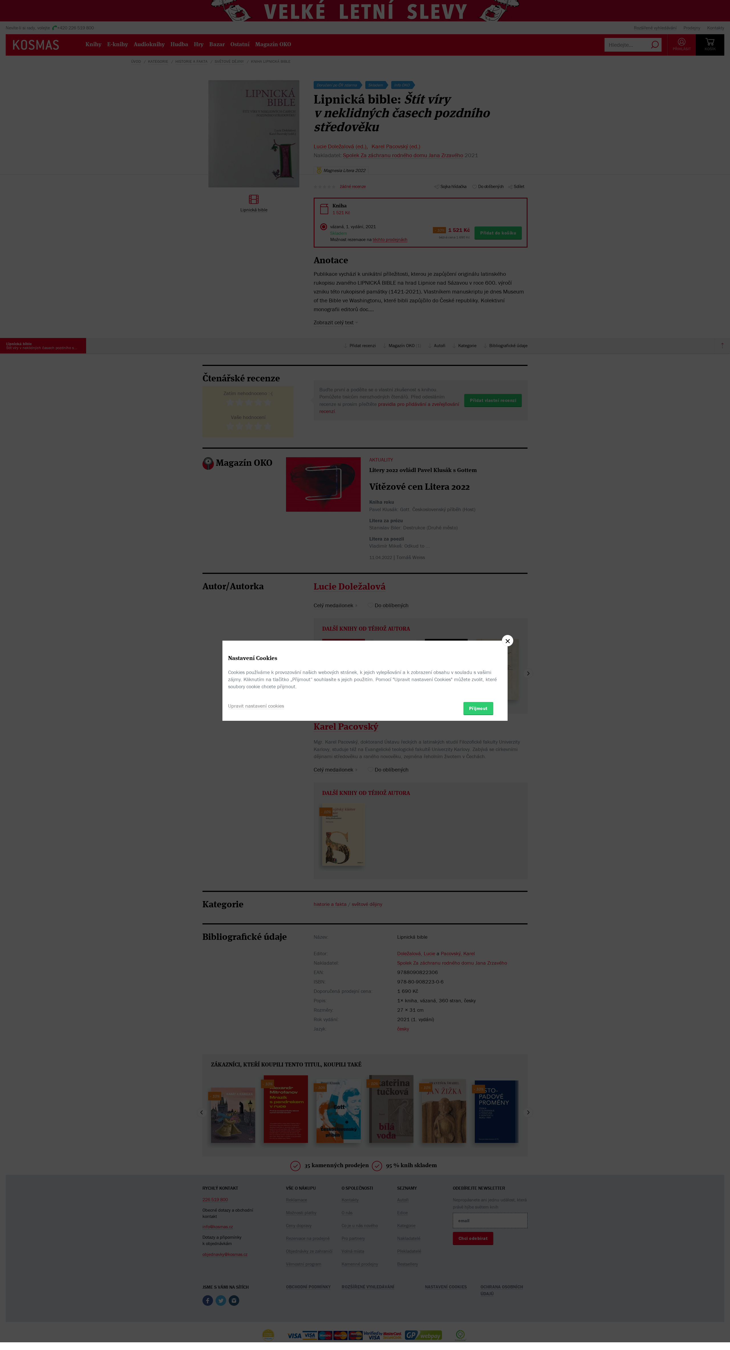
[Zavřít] (507, 640)
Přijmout (478, 708)
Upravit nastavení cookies (256, 706)
